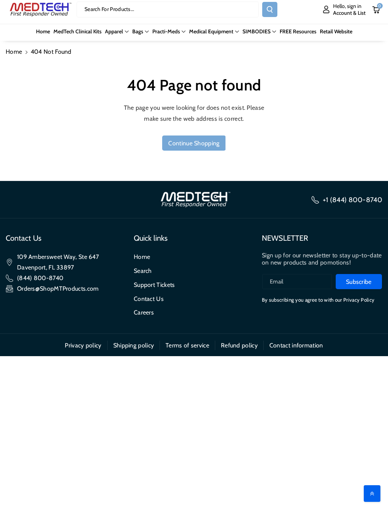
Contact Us (149, 298)
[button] (117, 31)
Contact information (296, 345)
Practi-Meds (166, 31)
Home (14, 51)
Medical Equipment (211, 31)
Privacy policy (83, 345)
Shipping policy (133, 345)
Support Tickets (154, 284)
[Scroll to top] (372, 493)
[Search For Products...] (269, 9)
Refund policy (239, 345)
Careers (144, 312)
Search (143, 270)
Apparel (114, 31)
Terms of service (187, 345)
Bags (137, 31)
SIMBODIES (256, 31)
